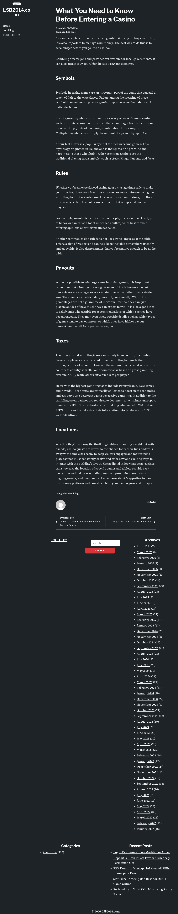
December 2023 (147, 699)
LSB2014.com (16, 12)
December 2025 (147, 569)
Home (6, 25)
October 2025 (145, 580)
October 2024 (145, 642)
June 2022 (143, 801)
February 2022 (146, 823)
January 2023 (145, 761)
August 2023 (145, 722)
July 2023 (143, 727)
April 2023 (143, 744)
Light (16, 4)
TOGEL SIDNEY (11, 35)
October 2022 (145, 778)
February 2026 (146, 558)
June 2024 (143, 665)
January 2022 (145, 829)
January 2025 (145, 625)
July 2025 (143, 597)
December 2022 (147, 767)
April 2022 (143, 812)
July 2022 (143, 795)
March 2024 (144, 682)
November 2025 (147, 575)
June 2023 (143, 733)
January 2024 (145, 693)
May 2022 (143, 806)
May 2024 (143, 671)
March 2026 (144, 552)
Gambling (8, 30)
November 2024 (147, 637)
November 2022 (147, 772)
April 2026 (143, 546)
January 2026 (145, 563)
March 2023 (144, 750)
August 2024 (145, 654)
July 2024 (143, 659)
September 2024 (147, 648)
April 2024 (143, 676)
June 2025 (143, 603)
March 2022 (144, 817)
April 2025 (143, 609)
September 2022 (147, 784)
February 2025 (146, 620)
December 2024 (147, 631)
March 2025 (144, 614)
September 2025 (147, 586)
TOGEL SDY (59, 540)
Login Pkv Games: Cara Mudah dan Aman (141, 852)
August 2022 (145, 789)
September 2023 (147, 716)
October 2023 (145, 710)
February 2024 (146, 688)
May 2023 (143, 738)
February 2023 (146, 755)
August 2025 (145, 592)
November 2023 (147, 705)
